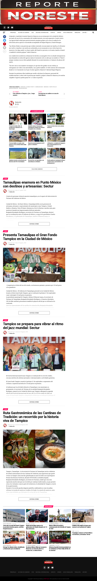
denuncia (46, 86)
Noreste (53, 32)
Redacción (18, 102)
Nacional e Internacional (42, 32)
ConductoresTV (31, 86)
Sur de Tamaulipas (67, 32)
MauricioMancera (14, 88)
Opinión (59, 32)
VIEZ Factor (46, 579)
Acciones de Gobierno (23, 32)
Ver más (84, 32)
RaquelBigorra (23, 88)
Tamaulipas (77, 32)
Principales (13, 32)
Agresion (23, 86)
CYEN (32, 32)
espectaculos (53, 86)
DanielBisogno (39, 86)
